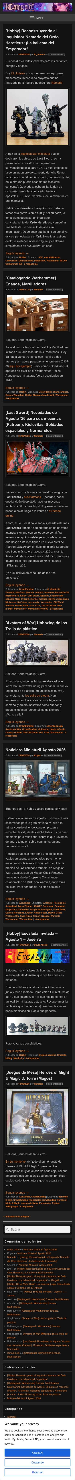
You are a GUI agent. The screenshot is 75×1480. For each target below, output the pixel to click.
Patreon (9, 605)
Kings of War (40, 912)
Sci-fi (25, 605)
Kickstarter (44, 729)
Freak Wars (59, 909)
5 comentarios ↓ (54, 289)
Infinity (8, 1058)
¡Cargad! (11, 1416)
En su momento (15, 1161)
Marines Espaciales (58, 598)
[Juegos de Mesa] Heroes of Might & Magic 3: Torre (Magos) (37, 1075)
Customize (37, 1462)
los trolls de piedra (37, 695)
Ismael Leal (13, 1352)
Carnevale (48, 906)
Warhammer (62, 395)
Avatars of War (13, 729)
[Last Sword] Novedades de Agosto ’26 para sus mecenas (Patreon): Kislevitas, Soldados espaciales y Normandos (34, 421)
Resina (18, 605)
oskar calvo (13, 1249)
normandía (34, 602)
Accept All (37, 1452)
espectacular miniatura (35, 154)
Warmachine (26, 919)
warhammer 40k (13, 263)
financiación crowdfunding (42, 1199)
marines (43, 598)
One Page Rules (23, 916)
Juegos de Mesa (29, 1203)
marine (34, 598)
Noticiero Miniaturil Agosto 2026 (35, 750)
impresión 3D (62, 592)
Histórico (20, 592)
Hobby (22, 257)
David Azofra (41, 944)
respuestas (31, 263)
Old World (59, 602)
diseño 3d (55, 589)
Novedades (46, 602)
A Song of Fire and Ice (54, 902)
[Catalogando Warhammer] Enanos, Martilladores (30, 281)
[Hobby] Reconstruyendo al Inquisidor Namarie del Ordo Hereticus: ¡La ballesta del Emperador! (32, 40)
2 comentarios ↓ (56, 54)
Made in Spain (22, 598)
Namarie (56, 82)
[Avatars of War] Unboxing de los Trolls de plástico (36, 626)
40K (41, 257)
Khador (29, 912)
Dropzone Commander (17, 909)
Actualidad (24, 902)
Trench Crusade (41, 916)
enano (56, 391)
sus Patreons (32, 497)
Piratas (56, 1203)
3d (47, 589)
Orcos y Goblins (13, 732)
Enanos (64, 391)
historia (30, 592)
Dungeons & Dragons (41, 909)
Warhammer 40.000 (56, 260)
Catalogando (45, 391)
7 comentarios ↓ (54, 634)
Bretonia (61, 1054)
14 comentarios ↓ (53, 755)
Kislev (23, 595)
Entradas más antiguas (16, 1216)
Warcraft (55, 916)
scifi (31, 605)
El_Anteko (39, 54)
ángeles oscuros (47, 1054)
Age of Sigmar (25, 906)
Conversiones (26, 260)
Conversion (11, 260)
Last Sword (33, 595)
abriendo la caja (54, 725)
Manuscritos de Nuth (43, 395)
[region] (37, 1449)
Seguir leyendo (17, 253)
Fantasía (9, 592)
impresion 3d (12, 595)
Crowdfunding (26, 589)
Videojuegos (11, 1206)
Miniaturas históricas (16, 602)
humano (39, 592)
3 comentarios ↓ (59, 944)
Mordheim (18, 1058)
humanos (49, 592)
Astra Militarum (52, 257)
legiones (44, 595)
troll (41, 732)
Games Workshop (14, 395)
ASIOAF (37, 906)
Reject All (37, 1472)
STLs (37, 605)
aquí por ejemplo (20, 366)
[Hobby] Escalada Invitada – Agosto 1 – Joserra (31, 936)
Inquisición (39, 260)
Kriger (37, 755)
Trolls (46, 732)
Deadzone (60, 906)
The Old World (48, 605)
